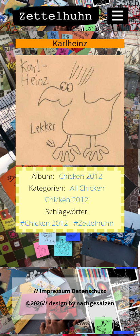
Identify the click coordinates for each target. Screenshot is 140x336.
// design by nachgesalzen (78, 303)
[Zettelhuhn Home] (56, 16)
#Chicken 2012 (44, 223)
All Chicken (87, 188)
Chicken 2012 (80, 176)
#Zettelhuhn (93, 223)
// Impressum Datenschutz (70, 291)
